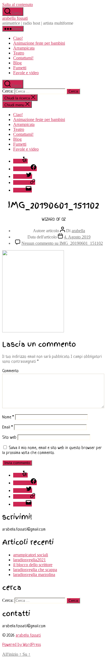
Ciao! (18, 38)
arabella (78, 230)
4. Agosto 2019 (77, 237)
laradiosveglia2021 (29, 559)
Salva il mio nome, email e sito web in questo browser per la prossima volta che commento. (52, 450)
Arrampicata (24, 48)
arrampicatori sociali (30, 554)
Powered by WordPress (21, 645)
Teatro (18, 53)
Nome (8, 417)
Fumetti (19, 67)
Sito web (9, 437)
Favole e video (26, 72)
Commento (10, 371)
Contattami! (23, 58)
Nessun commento (62, 243)
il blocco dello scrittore (32, 564)
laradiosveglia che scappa (35, 569)
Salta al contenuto (17, 4)
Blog (17, 63)
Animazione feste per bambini (39, 43)
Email (7, 427)
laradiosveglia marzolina (34, 574)
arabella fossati (15, 18)
